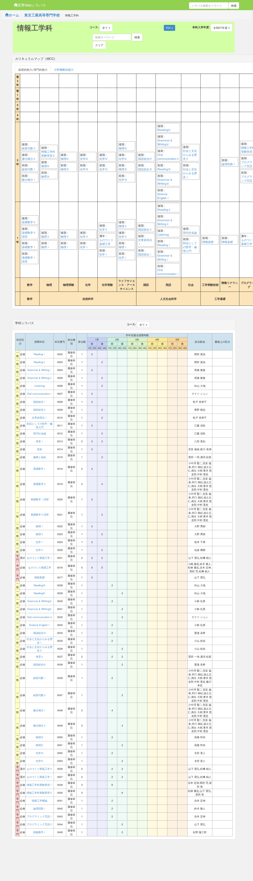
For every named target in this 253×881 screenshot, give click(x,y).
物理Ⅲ (45, 176)
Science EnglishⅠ (163, 196)
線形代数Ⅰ (29, 169)
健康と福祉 (39, 457)
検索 (234, 6)
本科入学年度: (201, 27)
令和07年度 (220, 28)
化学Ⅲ (84, 169)
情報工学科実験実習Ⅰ (39, 785)
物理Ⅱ (45, 236)
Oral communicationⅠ (168, 272)
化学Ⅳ (84, 159)
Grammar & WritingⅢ (165, 181)
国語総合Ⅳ (145, 159)
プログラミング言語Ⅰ (39, 816)
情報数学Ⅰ (39, 832)
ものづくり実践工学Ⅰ (39, 558)
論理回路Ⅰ (229, 164)
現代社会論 (190, 232)
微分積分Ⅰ (29, 180)
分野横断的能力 (64, 70)
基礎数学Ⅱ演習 (29, 234)
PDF (168, 27)
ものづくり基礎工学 (106, 242)
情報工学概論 (39, 800)
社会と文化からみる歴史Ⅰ (190, 173)
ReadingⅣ (164, 130)
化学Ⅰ (84, 247)
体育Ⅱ (39, 656)
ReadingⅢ (164, 169)
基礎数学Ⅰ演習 (29, 259)
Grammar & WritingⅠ (165, 257)
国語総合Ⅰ (145, 254)
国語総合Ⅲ (145, 169)
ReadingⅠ (164, 245)
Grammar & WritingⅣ (165, 142)
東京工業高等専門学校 (42, 15)
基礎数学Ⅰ (29, 247)
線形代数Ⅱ (29, 148)
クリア (99, 45)
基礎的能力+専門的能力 (32, 70)
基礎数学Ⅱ (29, 222)
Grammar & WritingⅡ (165, 222)
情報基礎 (207, 242)
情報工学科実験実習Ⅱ (48, 153)
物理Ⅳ (45, 166)
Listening (163, 234)
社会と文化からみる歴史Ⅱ (190, 155)
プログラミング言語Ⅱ (39, 824)
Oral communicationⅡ (168, 157)
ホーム (13, 15)
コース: (94, 27)
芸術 (39, 449)
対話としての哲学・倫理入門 (190, 247)
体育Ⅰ (39, 441)
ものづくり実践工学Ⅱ (39, 769)
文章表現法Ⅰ (145, 242)
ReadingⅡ (164, 210)
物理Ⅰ (45, 247)
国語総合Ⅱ (145, 229)
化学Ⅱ (84, 236)
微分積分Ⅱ (29, 159)
